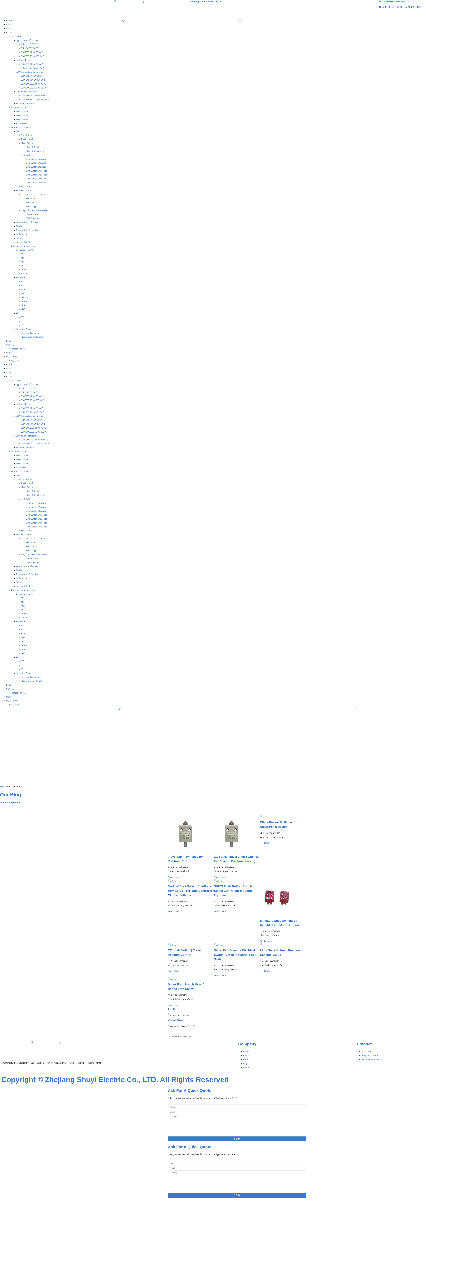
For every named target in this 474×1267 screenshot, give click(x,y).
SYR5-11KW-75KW (29, 44)
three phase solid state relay (34, 194)
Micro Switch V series (36, 147)
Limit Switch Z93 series (36, 178)
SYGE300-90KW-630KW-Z (32, 68)
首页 (2, 786)
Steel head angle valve (31, 333)
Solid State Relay (23, 190)
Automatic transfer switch (28, 222)
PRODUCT (10, 32)
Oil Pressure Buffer (25, 250)
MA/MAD (25, 297)
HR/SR (24, 273)
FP (22, 325)
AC (22, 253)
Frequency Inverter (20, 107)
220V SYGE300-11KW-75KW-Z (34, 95)
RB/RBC (24, 269)
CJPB (23, 293)
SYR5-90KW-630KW (30, 48)
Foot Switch (26, 135)
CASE (8, 28)
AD (22, 257)
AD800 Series (22, 119)
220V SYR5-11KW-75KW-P (32, 76)
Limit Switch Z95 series (36, 182)
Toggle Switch (27, 139)
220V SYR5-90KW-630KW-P (33, 79)
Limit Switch (26, 155)
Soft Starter (16, 36)
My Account (11, 356)
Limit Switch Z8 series (36, 166)
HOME (9, 20)
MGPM (24, 301)
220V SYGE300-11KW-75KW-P (34, 83)
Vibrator (20, 313)
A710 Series (21, 123)
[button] (240, 21)
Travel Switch (27, 186)
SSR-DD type (32, 206)
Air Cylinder (21, 277)
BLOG (8, 340)
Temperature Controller (27, 230)
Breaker (19, 226)
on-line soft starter (24, 60)
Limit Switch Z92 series (36, 174)
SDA (23, 289)
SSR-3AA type (32, 214)
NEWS (9, 352)
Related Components (21, 127)
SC (22, 285)
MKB (23, 309)
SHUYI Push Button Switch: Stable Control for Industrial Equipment (233, 891)
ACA (23, 261)
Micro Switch (27, 143)
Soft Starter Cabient (25, 103)
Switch (19, 131)
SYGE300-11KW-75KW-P (32, 52)
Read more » (174, 877)
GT (22, 317)
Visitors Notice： (19, 348)
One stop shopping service (23, 246)
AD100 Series (22, 111)
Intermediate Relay (25, 242)
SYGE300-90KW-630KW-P (32, 56)
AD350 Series (22, 115)
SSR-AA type (31, 198)
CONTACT (10, 344)
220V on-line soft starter (27, 91)
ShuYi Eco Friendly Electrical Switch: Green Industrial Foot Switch (235, 955)
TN (22, 281)
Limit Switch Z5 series (36, 159)
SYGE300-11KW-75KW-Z (32, 64)
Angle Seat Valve (23, 329)
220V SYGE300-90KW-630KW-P (35, 87)
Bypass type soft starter (27, 40)
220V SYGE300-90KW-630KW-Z (35, 99)
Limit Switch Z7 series (36, 163)
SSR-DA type (31, 202)
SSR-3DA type (32, 218)
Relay (18, 238)
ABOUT (9, 24)
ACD (23, 265)
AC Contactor (22, 234)
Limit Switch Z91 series (36, 170)
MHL (23, 305)
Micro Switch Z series (35, 151)
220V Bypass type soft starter (29, 72)
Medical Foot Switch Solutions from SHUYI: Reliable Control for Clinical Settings (191, 891)
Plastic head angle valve (32, 337)
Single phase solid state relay (34, 210)
